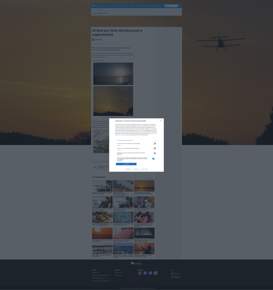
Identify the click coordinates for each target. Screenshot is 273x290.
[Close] (161, 121)
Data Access (136, 169)
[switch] (154, 143)
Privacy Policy (144, 169)
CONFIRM (126, 164)
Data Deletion (128, 169)
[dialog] (136, 145)
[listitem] (136, 140)
